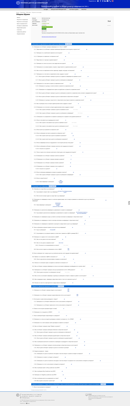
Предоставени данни (21, 27)
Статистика (19, 29)
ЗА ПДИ (46, 9)
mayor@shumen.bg (45, 19)
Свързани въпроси (21, 33)
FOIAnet (89, 399)
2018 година (28, 12)
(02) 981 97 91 (31, 396)
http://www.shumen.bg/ (46, 18)
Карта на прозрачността (22, 23)
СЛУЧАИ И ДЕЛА (73, 9)
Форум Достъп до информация (94, 398)
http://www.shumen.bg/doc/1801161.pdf (49, 36)
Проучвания (22, 12)
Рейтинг (18, 17)
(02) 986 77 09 (38, 396)
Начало (17, 12)
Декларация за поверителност (29, 401)
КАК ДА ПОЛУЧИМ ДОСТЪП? (58, 9)
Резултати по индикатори (22, 19)
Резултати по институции (36, 12)
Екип (21, 401)
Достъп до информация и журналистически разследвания (100, 396)
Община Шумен (23, 14)
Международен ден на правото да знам (96, 395)
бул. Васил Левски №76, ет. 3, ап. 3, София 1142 (32, 394)
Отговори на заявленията (22, 25)
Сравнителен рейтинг (21, 31)
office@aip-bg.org (25, 397)
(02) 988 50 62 (25, 396)
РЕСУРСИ (83, 9)
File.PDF (45, 30)
